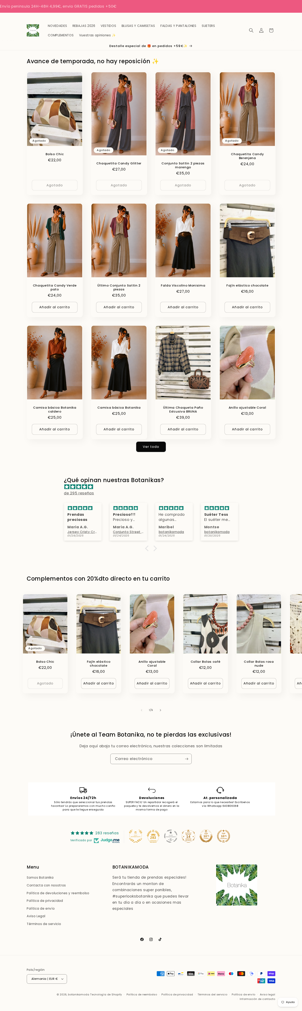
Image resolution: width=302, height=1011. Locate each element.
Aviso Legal (36, 916)
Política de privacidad (45, 901)
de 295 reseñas (79, 493)
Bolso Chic (55, 154)
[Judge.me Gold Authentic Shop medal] (135, 836)
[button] (251, 30)
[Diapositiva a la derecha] (160, 710)
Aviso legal (267, 994)
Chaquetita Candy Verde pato (55, 287)
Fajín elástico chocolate (247, 285)
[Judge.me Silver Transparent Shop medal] (170, 836)
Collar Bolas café (205, 662)
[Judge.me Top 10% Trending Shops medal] (223, 836)
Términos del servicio (212, 994)
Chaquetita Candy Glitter (119, 163)
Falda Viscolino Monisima (183, 285)
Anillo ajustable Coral (247, 407)
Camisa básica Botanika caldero (54, 409)
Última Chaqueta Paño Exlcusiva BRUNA (183, 409)
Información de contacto (257, 999)
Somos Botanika (40, 878)
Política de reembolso (142, 994)
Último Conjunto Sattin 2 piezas (119, 287)
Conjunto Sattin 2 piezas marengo (183, 165)
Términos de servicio (44, 924)
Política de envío (41, 908)
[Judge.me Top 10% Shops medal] (206, 836)
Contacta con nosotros (46, 885)
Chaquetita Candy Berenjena (247, 156)
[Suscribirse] (186, 759)
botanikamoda (78, 994)
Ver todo (151, 446)
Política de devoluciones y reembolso (58, 893)
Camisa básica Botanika (119, 407)
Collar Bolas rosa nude (259, 663)
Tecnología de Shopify (106, 994)
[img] (153, 487)
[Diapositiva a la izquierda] (141, 710)
